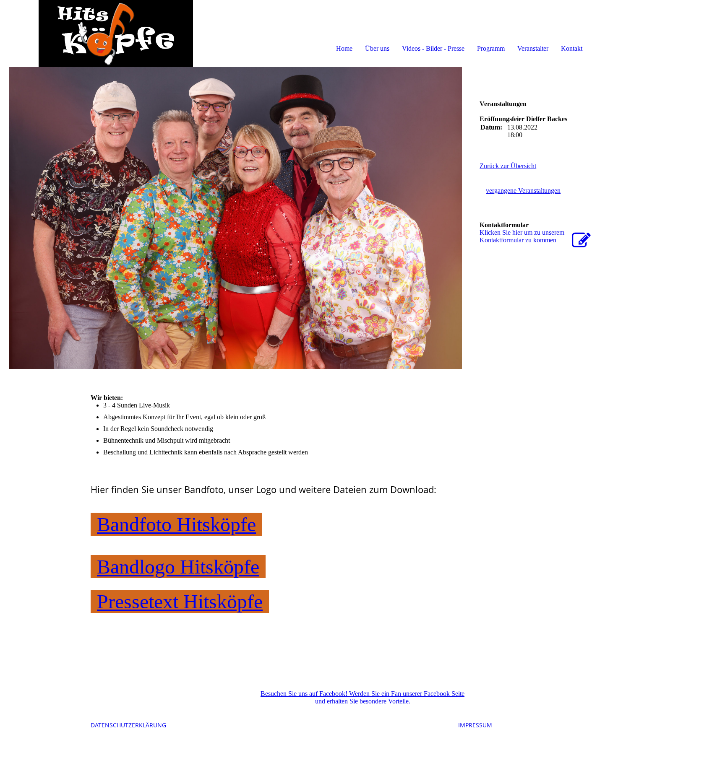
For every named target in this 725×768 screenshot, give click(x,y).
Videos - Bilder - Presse (433, 48)
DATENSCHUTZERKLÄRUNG (128, 725)
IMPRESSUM (475, 725)
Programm (491, 48)
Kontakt (571, 48)
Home (344, 48)
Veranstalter (532, 48)
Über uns (377, 48)
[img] (96, 33)
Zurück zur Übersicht (508, 165)
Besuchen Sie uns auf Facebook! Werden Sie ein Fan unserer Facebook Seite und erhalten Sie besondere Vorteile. (362, 697)
